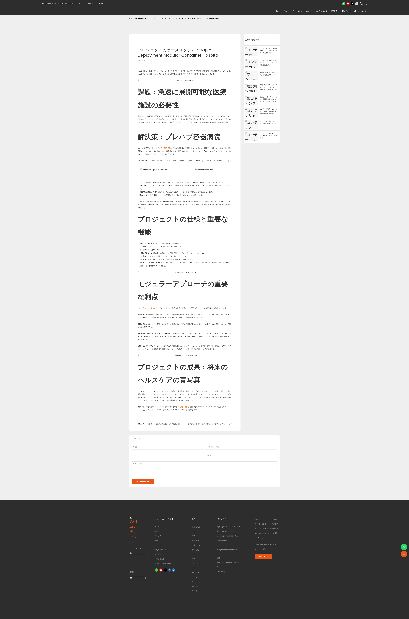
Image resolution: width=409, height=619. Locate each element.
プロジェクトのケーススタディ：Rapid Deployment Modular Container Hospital (188, 18)
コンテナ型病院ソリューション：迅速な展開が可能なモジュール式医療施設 (269, 111)
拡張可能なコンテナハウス (196, 531)
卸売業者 (157, 554)
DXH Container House (137, 18)
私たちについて (160, 550)
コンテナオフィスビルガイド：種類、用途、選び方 (269, 122)
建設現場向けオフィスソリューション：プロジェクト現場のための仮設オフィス (269, 87)
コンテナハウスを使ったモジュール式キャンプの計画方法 (269, 135)
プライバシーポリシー (162, 563)
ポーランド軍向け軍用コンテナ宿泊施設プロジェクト (269, 74)
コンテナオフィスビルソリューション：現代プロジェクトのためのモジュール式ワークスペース (269, 50)
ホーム (157, 527)
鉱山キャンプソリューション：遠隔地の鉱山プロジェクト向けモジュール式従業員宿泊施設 (269, 99)
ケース (157, 540)
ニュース (152, 18)
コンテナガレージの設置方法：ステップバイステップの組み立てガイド (269, 63)
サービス (157, 536)
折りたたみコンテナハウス (196, 554)
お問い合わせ (159, 559)
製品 (156, 531)
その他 (194, 591)
